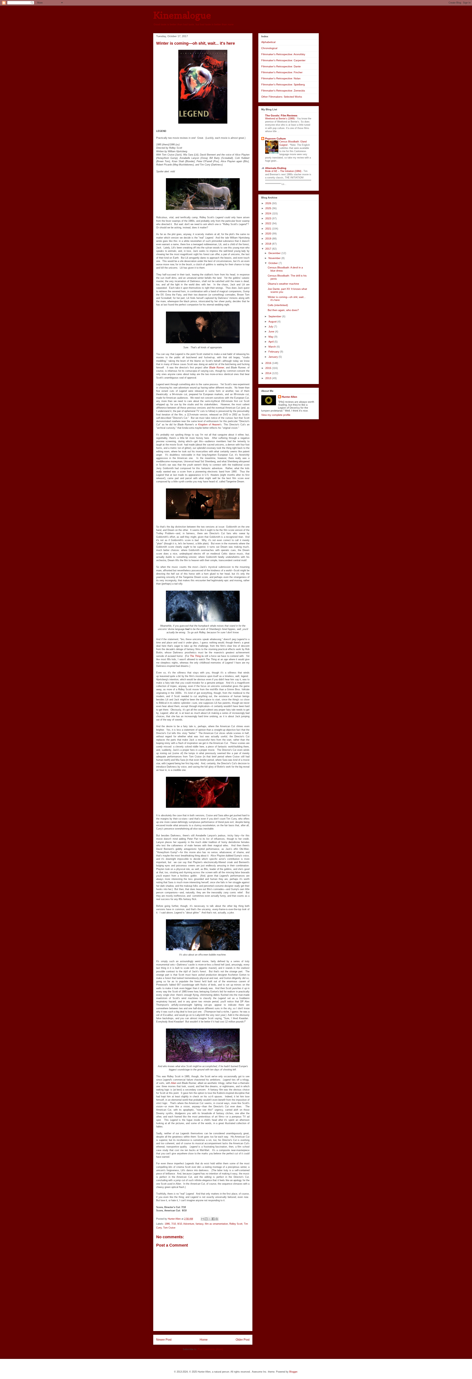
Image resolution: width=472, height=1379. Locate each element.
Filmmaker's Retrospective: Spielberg (283, 84)
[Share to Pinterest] (216, 1219)
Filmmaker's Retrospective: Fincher (282, 72)
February (274, 351)
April (271, 341)
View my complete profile (275, 414)
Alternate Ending (275, 168)
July (271, 326)
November (274, 258)
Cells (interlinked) (278, 305)
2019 (268, 238)
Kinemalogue (182, 15)
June (271, 331)
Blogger (293, 1371)
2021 (268, 228)
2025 (268, 208)
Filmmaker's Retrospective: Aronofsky (283, 54)
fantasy (199, 1223)
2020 (268, 233)
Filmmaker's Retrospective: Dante (281, 66)
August (272, 321)
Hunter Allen (289, 396)
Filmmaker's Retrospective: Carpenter (283, 60)
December (274, 253)
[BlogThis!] (206, 1219)
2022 (268, 223)
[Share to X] (209, 1219)
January (273, 356)
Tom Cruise (169, 1227)
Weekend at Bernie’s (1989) (280, 118)
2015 (268, 368)
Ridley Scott (235, 1223)
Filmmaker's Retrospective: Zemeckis (283, 90)
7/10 (173, 1223)
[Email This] (202, 1219)
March (272, 346)
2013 (268, 378)
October (273, 263)
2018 (268, 243)
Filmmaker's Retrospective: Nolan (281, 78)
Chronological (269, 48)
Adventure (188, 1223)
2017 (268, 248)
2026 (268, 203)
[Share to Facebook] (213, 1219)
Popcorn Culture (275, 138)
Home (204, 1339)
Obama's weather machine (283, 283)
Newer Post (163, 1339)
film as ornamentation (216, 1223)
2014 (268, 373)
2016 (268, 363)
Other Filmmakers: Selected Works (281, 96)
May (271, 336)
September (275, 316)
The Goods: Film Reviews (281, 115)
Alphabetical (268, 42)
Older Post (242, 1339)
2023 (268, 218)
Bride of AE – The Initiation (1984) (283, 171)
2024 (268, 213)
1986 (167, 1223)
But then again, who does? (283, 310)
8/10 (179, 1223)
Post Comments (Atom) (210, 1349)
